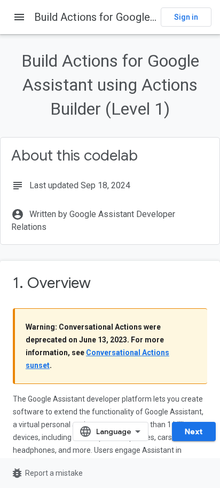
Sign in (186, 17)
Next (194, 431)
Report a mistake (47, 473)
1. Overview (52, 283)
